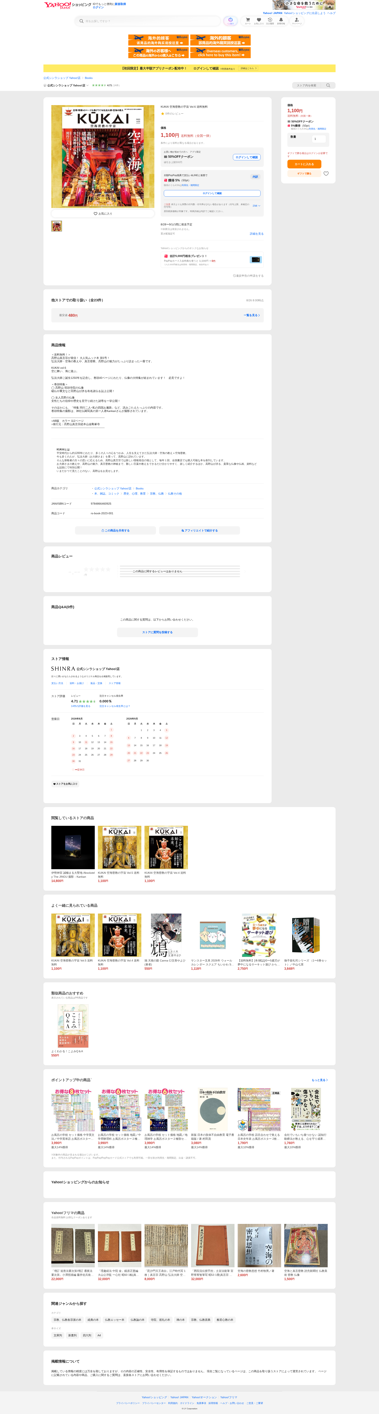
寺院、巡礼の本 (160, 1319)
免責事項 (201, 1403)
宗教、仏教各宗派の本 (67, 1319)
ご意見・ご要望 (254, 1403)
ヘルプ (331, 13)
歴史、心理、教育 (135, 493)
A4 (99, 1335)
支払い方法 (57, 683)
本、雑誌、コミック (106, 493)
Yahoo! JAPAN (272, 13)
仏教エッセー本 (114, 1319)
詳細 (255, 205)
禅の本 (180, 1319)
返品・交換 (96, 683)
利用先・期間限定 (190, 185)
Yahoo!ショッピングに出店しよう (305, 13)
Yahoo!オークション (204, 1397)
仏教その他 (175, 493)
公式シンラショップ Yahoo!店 (62, 77)
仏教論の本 (137, 1319)
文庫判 (58, 1335)
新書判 (72, 1335)
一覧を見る (251, 315)
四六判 (87, 1335)
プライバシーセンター (154, 1403)
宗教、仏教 (157, 493)
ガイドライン (187, 1403)
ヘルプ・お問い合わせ (232, 1403)
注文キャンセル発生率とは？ (114, 706)
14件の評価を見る (80, 706)
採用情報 (213, 1403)
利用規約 (173, 1403)
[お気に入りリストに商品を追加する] (326, 173)
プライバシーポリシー (128, 1403)
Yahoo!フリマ (228, 1397)
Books (89, 77)
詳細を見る (257, 233)
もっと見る (319, 1080)
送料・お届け (77, 683)
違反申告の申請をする (250, 275)
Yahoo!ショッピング (154, 1397)
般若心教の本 (225, 1319)
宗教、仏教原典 (200, 1319)
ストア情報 (115, 683)
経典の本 (93, 1319)
